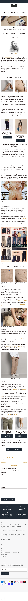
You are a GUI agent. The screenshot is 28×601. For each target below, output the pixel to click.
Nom (2, 474)
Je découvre (7, 137)
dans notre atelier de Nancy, (16, 338)
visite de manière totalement (14, 346)
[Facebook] (4, 539)
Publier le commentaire (8, 499)
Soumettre (5, 573)
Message (3, 487)
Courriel (2, 481)
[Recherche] (4, 5)
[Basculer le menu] (1, 5)
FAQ (2, 547)
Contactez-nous (4, 548)
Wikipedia (15, 53)
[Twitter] (2, 539)
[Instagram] (6, 539)
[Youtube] (9, 539)
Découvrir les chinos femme (7, 436)
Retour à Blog (14, 465)
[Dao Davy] (14, 5)
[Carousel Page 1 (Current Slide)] (13, 27)
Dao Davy (5, 587)
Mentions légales (4, 554)
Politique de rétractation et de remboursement (10, 552)
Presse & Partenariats (5, 550)
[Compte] (23, 5)
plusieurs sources (8, 57)
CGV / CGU (3, 556)
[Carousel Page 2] (14, 27)
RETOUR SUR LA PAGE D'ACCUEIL (14, 449)
